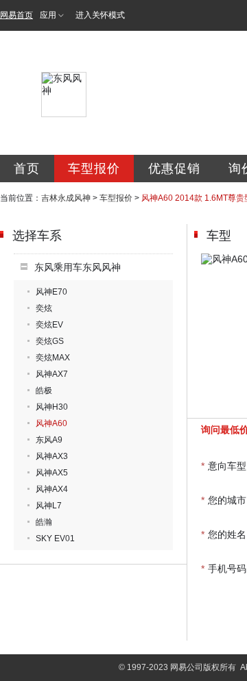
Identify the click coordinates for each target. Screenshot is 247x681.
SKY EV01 (55, 538)
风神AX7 (52, 374)
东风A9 (49, 440)
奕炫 (44, 308)
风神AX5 (52, 473)
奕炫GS (50, 341)
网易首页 (16, 15)
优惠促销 (174, 168)
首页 (27, 168)
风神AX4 (52, 489)
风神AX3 (52, 456)
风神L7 (49, 505)
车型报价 (94, 168)
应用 (48, 15)
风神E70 (51, 292)
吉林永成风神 (66, 198)
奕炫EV (49, 325)
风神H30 (52, 407)
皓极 (44, 390)
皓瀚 (44, 522)
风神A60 (51, 423)
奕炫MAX (53, 357)
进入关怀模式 (100, 15)
